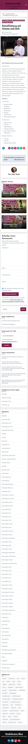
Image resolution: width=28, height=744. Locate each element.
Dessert (23, 678)
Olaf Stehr (16, 174)
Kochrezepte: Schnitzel (8, 592)
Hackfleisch (10, 687)
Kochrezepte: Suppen (7, 606)
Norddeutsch (18, 704)
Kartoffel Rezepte (16, 696)
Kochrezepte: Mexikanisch (8, 552)
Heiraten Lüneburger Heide (9, 459)
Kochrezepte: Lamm (7, 549)
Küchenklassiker (19, 219)
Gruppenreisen (5, 444)
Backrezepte (12, 678)
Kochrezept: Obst (6, 491)
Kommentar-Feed (6, 401)
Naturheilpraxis (6, 628)
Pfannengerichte (6, 635)
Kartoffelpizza (5, 480)
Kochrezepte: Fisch (7, 520)
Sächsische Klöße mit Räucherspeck (13, 193)
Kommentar (5, 247)
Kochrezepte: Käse (6, 545)
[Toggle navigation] (1, 4)
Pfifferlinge (13, 707)
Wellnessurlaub (6, 668)
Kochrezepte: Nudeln (7, 560)
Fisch (14, 681)
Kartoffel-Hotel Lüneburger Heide (11, 320)
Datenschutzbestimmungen (9, 341)
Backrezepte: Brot (6, 423)
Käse (12, 704)
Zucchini (20, 722)
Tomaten (16, 716)
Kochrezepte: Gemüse (9, 200)
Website (4, 281)
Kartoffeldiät (5, 473)
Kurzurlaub (4, 624)
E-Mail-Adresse (6, 275)
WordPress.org (5, 405)
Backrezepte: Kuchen (7, 426)
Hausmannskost (20, 184)
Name (4, 268)
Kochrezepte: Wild (6, 614)
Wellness (5, 722)
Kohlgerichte (5, 704)
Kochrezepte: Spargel (7, 603)
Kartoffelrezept (6, 696)
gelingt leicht (12, 684)
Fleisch (19, 681)
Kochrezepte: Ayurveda (8, 498)
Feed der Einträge (6, 397)
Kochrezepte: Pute (6, 574)
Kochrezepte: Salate (7, 585)
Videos (3, 657)
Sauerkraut (5, 642)
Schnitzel (12, 713)
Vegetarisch (5, 719)
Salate (22, 710)
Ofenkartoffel (6, 707)
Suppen (9, 716)
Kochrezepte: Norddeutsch (9, 556)
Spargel (18, 713)
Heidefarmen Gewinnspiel (8, 455)
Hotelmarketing (6, 462)
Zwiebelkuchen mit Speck (10, 224)
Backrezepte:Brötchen (8, 430)
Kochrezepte (5, 701)
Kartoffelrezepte (6, 699)
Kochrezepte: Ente (6, 516)
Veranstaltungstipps (7, 653)
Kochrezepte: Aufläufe (8, 495)
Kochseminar (5, 617)
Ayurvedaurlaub (6, 419)
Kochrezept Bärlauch (7, 488)
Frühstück (4, 441)
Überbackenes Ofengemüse (10, 204)
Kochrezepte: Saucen (7, 588)
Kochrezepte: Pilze (6, 567)
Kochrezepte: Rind (6, 581)
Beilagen (12, 184)
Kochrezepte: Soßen (7, 599)
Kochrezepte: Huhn (7, 542)
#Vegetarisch (14, 34)
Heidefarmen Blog (13, 3)
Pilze (19, 707)
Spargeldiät (5, 646)
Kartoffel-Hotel (6, 470)
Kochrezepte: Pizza (7, 22)
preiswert (5, 710)
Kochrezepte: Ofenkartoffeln (9, 563)
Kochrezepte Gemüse (15, 701)
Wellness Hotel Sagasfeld (8, 664)
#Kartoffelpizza (7, 34)
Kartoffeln (5, 693)
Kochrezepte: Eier (6, 513)
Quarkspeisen (5, 639)
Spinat (4, 716)
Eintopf (4, 437)
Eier (3, 681)
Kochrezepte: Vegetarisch (8, 610)
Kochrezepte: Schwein (7, 596)
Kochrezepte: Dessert (7, 506)
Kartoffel (6, 186)
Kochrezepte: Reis (6, 578)
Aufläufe (4, 678)
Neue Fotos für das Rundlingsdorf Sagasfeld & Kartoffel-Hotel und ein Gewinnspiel (13, 368)
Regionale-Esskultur (14, 710)
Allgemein (6, 184)
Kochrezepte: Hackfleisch (10, 202)
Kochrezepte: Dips (6, 509)
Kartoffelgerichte (7, 20)
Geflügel (4, 684)
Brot (18, 678)
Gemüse (19, 684)
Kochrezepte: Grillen (7, 534)
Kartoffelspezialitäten (18, 20)
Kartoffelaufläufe (13, 690)
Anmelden (4, 394)
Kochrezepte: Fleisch (9, 216)
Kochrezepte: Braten (9, 190)
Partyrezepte (7, 221)
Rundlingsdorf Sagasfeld (8, 324)
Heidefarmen (5, 452)
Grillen (4, 687)
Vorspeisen (4, 660)
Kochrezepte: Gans (6, 527)
